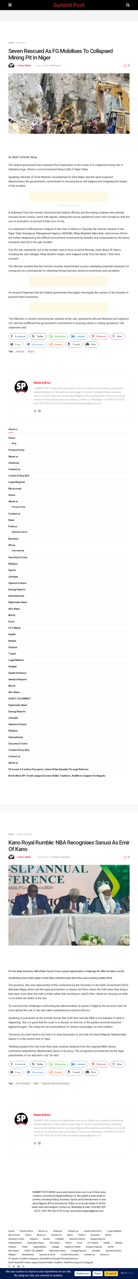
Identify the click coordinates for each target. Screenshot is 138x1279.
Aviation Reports (17, 679)
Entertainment (16, 596)
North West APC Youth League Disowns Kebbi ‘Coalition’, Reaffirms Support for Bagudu (56, 775)
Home (11, 43)
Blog (14, 443)
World (11, 615)
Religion (13, 563)
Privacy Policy (16, 450)
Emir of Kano (23, 1083)
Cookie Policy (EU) (18, 475)
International (18, 550)
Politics (12, 526)
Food (11, 621)
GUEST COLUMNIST (19, 698)
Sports (12, 570)
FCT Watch (14, 628)
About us (13, 456)
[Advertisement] (69, 15)
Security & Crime (17, 557)
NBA (36, 1083)
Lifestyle (13, 576)
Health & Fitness (17, 673)
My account (14, 488)
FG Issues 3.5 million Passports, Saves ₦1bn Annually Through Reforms (48, 769)
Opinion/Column (17, 583)
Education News (19, 532)
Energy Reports (17, 589)
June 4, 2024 (42, 65)
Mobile (12, 641)
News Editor (25, 65)
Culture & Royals (24, 834)
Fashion (12, 647)
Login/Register (16, 482)
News (11, 520)
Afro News (14, 608)
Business (21, 43)
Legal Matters (16, 660)
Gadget (12, 666)
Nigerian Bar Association (56, 1083)
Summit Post (69, 5)
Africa (11, 545)
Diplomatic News (17, 602)
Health (12, 634)
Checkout (13, 463)
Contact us (14, 469)
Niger (31, 351)
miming (20, 351)
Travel (12, 653)
